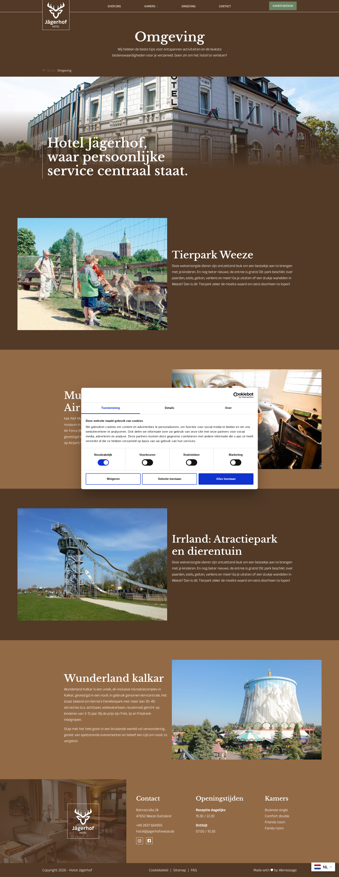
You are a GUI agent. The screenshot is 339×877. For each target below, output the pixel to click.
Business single (276, 810)
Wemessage (288, 870)
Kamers (149, 6)
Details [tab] (169, 407)
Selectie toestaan (169, 478)
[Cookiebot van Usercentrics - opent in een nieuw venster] (236, 395)
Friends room (275, 822)
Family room (274, 828)
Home (50, 70)
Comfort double (277, 816)
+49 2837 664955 (149, 825)
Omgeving (188, 6)
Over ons (114, 6)
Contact (225, 6)
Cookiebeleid (158, 870)
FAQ (194, 870)
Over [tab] (228, 407)
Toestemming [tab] (110, 407)
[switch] (147, 462)
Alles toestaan (226, 478)
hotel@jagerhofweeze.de (155, 831)
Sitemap (179, 870)
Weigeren (113, 478)
